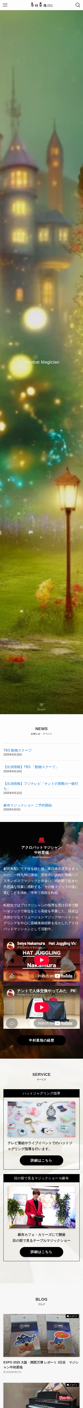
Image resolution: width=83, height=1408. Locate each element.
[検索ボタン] (78, 5)
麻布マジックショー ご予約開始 (27, 805)
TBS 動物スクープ (17, 750)
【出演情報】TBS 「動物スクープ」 (31, 767)
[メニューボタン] (5, 5)
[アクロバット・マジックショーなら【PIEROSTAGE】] (41, 5)
